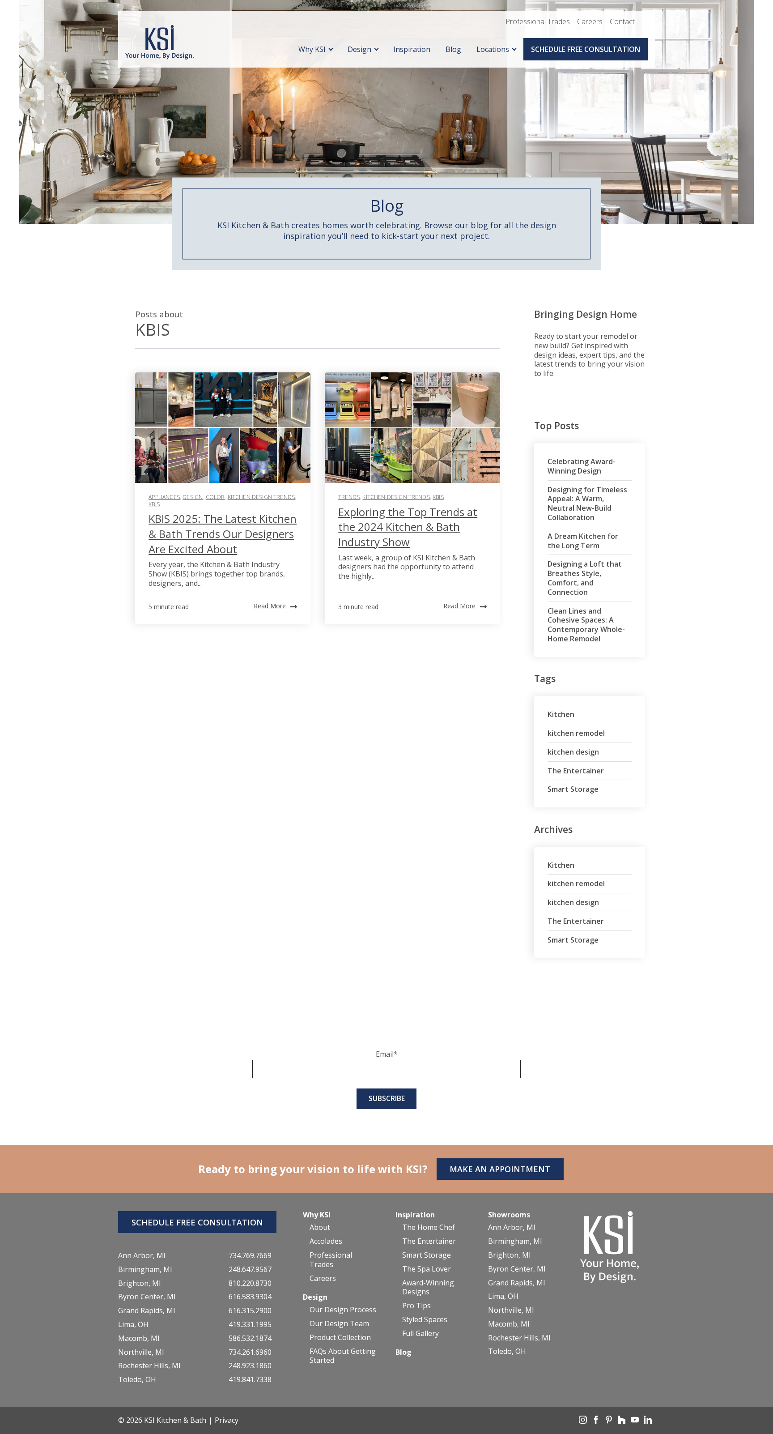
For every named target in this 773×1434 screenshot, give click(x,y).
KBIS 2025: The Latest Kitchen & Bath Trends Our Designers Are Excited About (223, 533)
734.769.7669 (250, 1255)
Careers (590, 21)
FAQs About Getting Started (343, 1356)
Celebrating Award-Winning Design (582, 466)
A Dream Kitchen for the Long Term (583, 541)
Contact (622, 21)
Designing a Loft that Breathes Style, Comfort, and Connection (585, 578)
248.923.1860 (250, 1365)
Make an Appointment (500, 1169)
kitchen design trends (261, 497)
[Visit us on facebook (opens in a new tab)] (597, 1421)
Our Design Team (339, 1323)
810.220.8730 (250, 1283)
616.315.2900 (250, 1310)
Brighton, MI (139, 1283)
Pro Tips (416, 1305)
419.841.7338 (250, 1379)
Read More (270, 606)
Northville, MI (141, 1352)
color (215, 497)
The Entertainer (576, 771)
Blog (453, 49)
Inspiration (411, 49)
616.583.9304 (250, 1297)
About (320, 1227)
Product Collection (340, 1337)
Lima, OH (133, 1324)
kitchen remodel (576, 733)
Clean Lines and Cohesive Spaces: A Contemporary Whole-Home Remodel (586, 625)
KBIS (154, 504)
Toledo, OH (137, 1379)
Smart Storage (573, 789)
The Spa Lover (426, 1269)
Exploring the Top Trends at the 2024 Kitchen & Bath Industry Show (407, 526)
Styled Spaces (424, 1319)
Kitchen (561, 714)
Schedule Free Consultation (585, 49)
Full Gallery (420, 1333)
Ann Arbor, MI (142, 1255)
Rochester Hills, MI (149, 1365)
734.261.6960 (250, 1352)
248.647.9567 (250, 1269)
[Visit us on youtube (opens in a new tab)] (636, 1421)
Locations (492, 49)
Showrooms (509, 1214)
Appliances (164, 497)
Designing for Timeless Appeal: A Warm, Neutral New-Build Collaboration (587, 503)
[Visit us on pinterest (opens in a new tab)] (610, 1421)
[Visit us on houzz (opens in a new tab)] (623, 1421)
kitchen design (573, 752)
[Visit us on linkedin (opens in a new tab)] (648, 1421)
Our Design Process (343, 1309)
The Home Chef (428, 1227)
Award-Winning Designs (428, 1287)
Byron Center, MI (147, 1297)
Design (359, 49)
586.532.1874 (250, 1338)
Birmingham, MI (145, 1269)
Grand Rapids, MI (146, 1310)
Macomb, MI (139, 1338)
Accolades (326, 1241)
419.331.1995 (250, 1324)
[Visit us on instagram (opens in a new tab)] (584, 1421)
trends (349, 497)
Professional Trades (537, 21)
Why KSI (312, 49)
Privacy (226, 1420)
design (193, 497)
